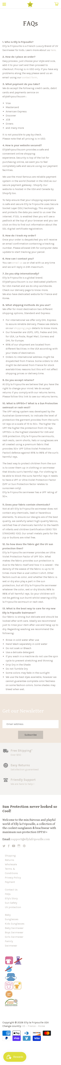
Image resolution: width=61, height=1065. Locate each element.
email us (17, 262)
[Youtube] (13, 845)
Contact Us (11, 889)
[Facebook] (8, 845)
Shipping (10, 855)
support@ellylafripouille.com (30, 839)
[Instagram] (19, 845)
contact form (29, 77)
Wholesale (11, 864)
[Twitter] (4, 845)
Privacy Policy (13, 877)
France (32, 1026)
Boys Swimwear (14, 932)
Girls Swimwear (14, 936)
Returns (9, 860)
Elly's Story (11, 898)
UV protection (13, 907)
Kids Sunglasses (14, 923)
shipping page (22, 328)
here (53, 50)
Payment (10, 881)
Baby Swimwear (14, 928)
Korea (41, 1026)
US (23, 1026)
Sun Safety (11, 902)
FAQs (8, 894)
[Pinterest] (24, 845)
